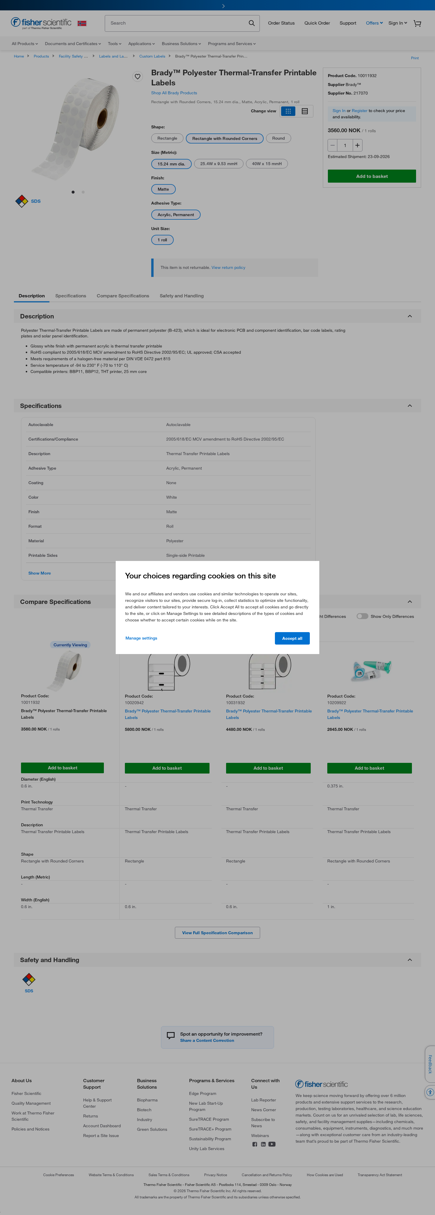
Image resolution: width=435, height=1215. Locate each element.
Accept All (292, 638)
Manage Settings (141, 638)
